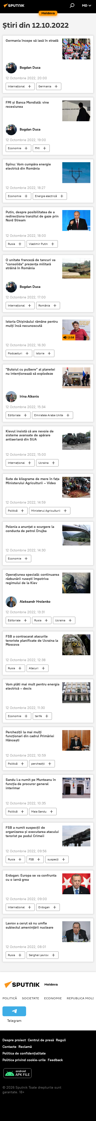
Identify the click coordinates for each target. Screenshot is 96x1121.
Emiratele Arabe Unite (48, 415)
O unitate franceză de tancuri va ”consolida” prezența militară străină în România (30, 264)
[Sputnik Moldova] (14, 7)
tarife (38, 716)
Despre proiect (14, 1040)
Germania (44, 86)
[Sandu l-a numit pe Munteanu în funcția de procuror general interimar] (76, 788)
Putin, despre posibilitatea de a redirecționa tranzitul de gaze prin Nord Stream (32, 216)
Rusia (11, 244)
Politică (12, 510)
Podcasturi (15, 353)
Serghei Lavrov (38, 955)
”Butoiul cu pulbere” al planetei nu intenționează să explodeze (30, 371)
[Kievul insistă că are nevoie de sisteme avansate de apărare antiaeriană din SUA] (76, 439)
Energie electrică (46, 196)
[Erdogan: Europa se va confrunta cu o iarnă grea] (76, 883)
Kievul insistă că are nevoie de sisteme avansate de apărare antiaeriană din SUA (30, 435)
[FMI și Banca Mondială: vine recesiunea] (76, 110)
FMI (37, 148)
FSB (31, 859)
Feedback (55, 1060)
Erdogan (44, 907)
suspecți (53, 859)
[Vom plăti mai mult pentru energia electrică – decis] (76, 692)
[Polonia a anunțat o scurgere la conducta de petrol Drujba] (76, 535)
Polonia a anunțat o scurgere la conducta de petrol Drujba (30, 529)
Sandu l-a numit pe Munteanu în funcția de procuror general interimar (31, 784)
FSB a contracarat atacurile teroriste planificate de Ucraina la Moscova (32, 640)
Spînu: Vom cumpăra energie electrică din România (28, 166)
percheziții (38, 763)
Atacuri (33, 668)
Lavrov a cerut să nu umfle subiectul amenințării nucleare (29, 925)
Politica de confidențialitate (24, 1053)
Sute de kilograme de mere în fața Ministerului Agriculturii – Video (32, 481)
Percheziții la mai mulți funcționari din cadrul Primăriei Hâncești (30, 736)
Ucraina (43, 463)
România (44, 305)
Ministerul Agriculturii (45, 510)
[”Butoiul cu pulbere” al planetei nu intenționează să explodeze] (76, 377)
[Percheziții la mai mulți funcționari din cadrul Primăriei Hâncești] (76, 740)
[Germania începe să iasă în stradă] (76, 49)
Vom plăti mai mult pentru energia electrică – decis (32, 686)
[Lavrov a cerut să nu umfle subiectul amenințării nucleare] (76, 931)
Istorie (40, 353)
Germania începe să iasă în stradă (32, 41)
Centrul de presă (41, 1040)
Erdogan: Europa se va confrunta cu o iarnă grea (31, 877)
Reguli (61, 1040)
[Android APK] (17, 1073)
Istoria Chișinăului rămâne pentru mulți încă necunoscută (32, 324)
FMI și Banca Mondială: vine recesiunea (27, 104)
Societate (30, 998)
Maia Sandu (39, 811)
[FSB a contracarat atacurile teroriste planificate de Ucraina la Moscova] (76, 644)
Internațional (16, 86)
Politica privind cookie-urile (24, 1060)
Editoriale (14, 415)
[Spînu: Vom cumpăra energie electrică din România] (76, 172)
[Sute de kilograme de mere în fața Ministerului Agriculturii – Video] (76, 487)
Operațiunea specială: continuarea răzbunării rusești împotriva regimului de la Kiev (32, 579)
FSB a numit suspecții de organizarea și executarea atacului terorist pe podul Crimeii (32, 832)
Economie (14, 148)
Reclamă (25, 1046)
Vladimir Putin (38, 244)
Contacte (9, 1046)
